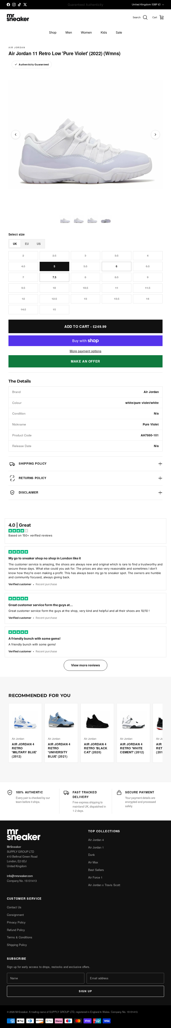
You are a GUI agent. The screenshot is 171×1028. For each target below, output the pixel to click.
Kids (104, 32)
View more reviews (85, 665)
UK (15, 244)
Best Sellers (96, 870)
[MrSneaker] (18, 18)
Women (86, 32)
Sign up (85, 991)
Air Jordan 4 (96, 840)
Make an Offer (85, 361)
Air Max (93, 862)
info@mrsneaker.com (20, 876)
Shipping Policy (17, 945)
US (39, 244)
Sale (119, 32)
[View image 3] (92, 219)
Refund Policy (16, 930)
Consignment (15, 915)
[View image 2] (78, 219)
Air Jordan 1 (96, 847)
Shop (53, 32)
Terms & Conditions (19, 937)
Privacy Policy (16, 922)
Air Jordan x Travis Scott (104, 885)
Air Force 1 (95, 877)
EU (27, 244)
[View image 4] (106, 219)
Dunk (91, 855)
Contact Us (14, 907)
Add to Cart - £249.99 (85, 326)
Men (68, 32)
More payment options (85, 351)
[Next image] (155, 134)
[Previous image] (15, 134)
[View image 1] (65, 219)
